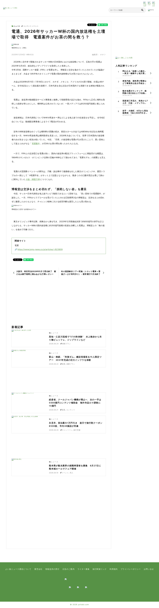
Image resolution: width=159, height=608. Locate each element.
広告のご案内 (68, 569)
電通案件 (36, 143)
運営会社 (38, 569)
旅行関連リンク (100, 569)
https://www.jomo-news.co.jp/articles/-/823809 (40, 249)
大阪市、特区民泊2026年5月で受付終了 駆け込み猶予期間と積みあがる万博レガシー (36, 272)
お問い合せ (149, 569)
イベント (35, 26)
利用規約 (114, 569)
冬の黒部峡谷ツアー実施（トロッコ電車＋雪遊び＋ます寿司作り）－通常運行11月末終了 (80, 272)
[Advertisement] (59, 301)
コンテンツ (27, 26)
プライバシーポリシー (131, 569)
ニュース (17, 26)
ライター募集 (84, 569)
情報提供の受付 (52, 569)
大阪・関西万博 (33, 179)
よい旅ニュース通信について (18, 569)
